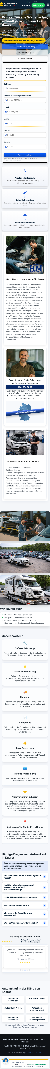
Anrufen (26, 5)
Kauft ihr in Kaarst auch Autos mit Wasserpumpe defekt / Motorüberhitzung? (19, 887)
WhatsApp (38, 5)
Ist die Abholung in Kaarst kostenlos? (21, 897)
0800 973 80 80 (25, 387)
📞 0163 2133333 (18, 1064)
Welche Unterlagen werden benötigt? (21, 923)
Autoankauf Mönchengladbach (37, 1018)
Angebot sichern (25, 155)
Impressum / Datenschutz (34, 1052)
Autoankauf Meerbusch (13, 999)
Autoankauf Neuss (37, 998)
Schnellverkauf (26, 59)
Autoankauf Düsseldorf (13, 1018)
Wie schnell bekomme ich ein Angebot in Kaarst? (22, 876)
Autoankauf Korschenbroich (37, 1009)
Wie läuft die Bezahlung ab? (16, 905)
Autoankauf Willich (13, 1008)
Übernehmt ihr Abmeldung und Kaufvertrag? (18, 914)
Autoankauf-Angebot (26, 53)
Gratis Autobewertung (26, 47)
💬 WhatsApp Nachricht (36, 1064)
